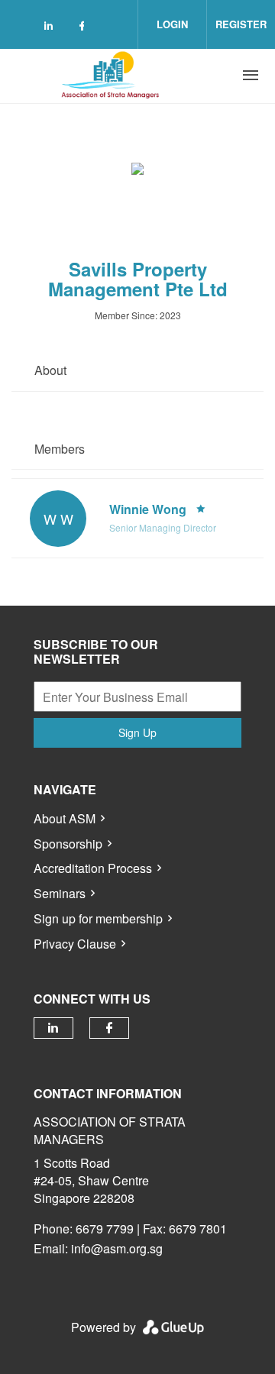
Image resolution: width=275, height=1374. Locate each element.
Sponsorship (68, 843)
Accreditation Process (93, 868)
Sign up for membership (98, 918)
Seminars (60, 893)
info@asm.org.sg (117, 1248)
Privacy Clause (75, 943)
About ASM (64, 818)
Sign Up (137, 732)
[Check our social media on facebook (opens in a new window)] (84, 28)
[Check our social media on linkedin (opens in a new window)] (52, 28)
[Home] (112, 75)
